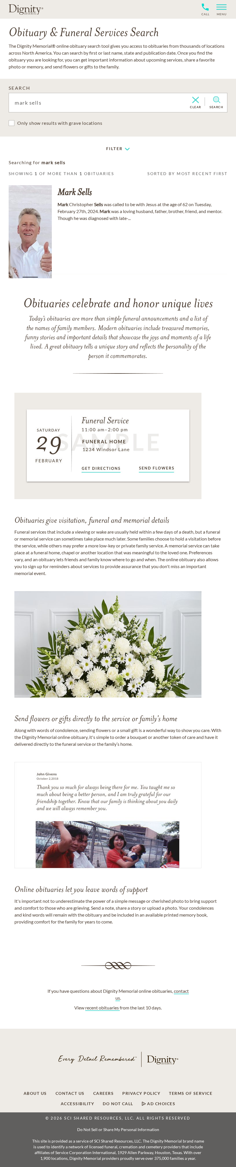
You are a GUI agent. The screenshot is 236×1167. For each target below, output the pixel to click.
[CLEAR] (195, 100)
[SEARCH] (216, 99)
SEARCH (19, 88)
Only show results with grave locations (59, 123)
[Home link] (26, 9)
